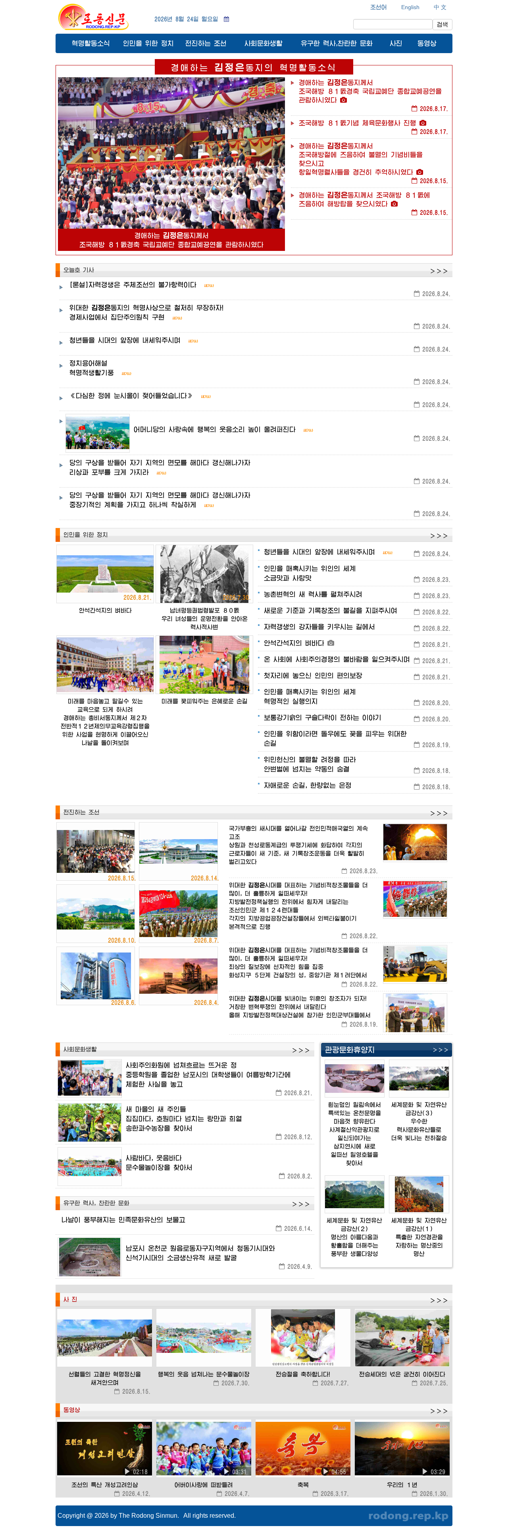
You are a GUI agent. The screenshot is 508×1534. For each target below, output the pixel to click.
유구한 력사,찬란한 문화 (337, 43)
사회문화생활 (263, 43)
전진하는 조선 (206, 43)
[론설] (132, 284)
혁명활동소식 (91, 43)
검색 (442, 24)
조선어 (378, 7)
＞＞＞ (438, 271)
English (410, 7)
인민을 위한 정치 (148, 43)
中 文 (440, 7)
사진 (396, 43)
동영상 (427, 43)
